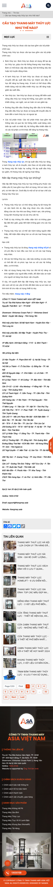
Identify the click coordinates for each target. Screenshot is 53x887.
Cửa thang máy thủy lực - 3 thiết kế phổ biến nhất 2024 (32, 638)
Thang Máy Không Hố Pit (12, 808)
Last (22, 697)
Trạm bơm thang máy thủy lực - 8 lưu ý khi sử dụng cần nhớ (32, 673)
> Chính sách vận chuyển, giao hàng (17, 797)
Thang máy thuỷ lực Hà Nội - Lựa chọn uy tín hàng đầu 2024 (33, 544)
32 (46, 691)
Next (14, 697)
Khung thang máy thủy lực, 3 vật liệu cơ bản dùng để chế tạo (33, 661)
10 (33, 691)
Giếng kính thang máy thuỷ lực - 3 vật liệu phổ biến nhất (33, 603)
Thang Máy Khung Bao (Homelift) (16, 824)
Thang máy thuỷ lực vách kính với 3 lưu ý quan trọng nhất (32, 567)
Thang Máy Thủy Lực (11, 816)
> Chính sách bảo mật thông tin (15, 785)
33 (6, 697)
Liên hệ (51, 445)
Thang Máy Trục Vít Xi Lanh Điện (15, 820)
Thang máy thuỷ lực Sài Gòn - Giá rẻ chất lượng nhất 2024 (31, 556)
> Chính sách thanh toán (12, 793)
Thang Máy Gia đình (10, 812)
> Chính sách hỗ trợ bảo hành (14, 789)
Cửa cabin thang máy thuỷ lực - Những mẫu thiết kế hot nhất (33, 626)
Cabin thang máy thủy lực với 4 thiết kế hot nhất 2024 (33, 649)
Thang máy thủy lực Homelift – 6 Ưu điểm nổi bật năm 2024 (31, 579)
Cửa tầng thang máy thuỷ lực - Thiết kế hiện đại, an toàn (32, 614)
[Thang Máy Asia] (26, 5)
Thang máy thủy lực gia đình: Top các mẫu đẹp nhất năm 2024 (33, 591)
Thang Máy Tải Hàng (11, 828)
